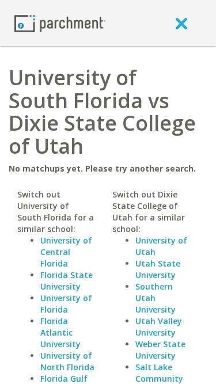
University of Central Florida (66, 252)
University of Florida (66, 303)
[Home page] (59, 22)
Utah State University (157, 269)
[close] (181, 23)
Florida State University (66, 280)
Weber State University (160, 350)
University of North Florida (67, 361)
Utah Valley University (158, 326)
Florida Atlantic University (60, 332)
